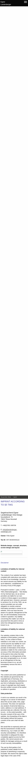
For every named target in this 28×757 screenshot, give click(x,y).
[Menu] (25, 2)
